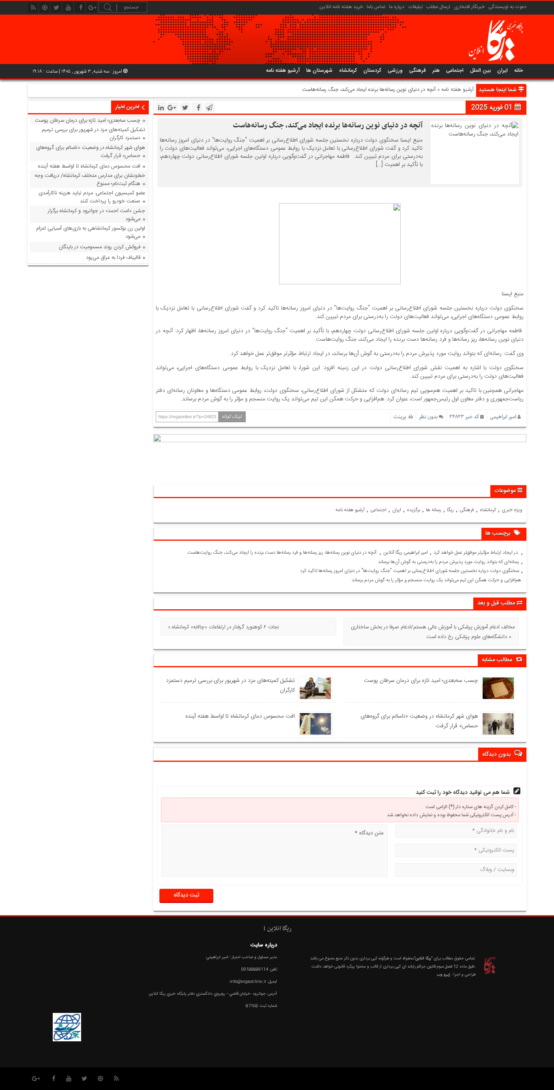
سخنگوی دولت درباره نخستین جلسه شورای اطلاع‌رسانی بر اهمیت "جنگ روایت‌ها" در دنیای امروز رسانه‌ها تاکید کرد (409, 570)
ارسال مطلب (438, 7)
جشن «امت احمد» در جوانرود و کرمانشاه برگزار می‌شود (96, 215)
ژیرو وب (443, 975)
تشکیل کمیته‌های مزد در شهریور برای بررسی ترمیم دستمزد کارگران (230, 685)
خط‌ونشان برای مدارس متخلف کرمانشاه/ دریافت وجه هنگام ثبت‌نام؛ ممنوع (89, 179)
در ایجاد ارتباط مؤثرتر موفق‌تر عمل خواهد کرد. (476, 552)
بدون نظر (428, 416)
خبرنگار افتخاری (469, 7)
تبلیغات (415, 7)
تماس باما (376, 7)
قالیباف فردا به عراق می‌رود (113, 257)
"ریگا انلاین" (423, 958)
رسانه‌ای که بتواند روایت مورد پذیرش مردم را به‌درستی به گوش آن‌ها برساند (448, 561)
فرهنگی (417, 70)
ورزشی (395, 70)
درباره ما (396, 7)
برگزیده (413, 510)
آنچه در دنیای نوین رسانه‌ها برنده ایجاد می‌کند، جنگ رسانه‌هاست (328, 125)
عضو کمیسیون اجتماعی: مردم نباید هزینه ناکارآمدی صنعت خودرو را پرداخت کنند (92, 197)
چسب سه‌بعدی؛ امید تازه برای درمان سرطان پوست (420, 681)
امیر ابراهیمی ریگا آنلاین (405, 552)
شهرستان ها (319, 70)
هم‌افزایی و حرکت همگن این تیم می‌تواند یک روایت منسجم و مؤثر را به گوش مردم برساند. (437, 580)
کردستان (372, 70)
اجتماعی (455, 70)
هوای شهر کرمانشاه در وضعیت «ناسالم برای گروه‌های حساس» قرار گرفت (419, 721)
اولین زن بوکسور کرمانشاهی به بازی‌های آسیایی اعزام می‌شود (90, 232)
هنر (436, 70)
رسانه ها (433, 510)
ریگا (450, 510)
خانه (518, 70)
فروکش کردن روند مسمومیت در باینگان (99, 247)
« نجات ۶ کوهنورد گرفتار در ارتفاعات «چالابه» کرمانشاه (223, 627)
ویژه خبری (512, 510)
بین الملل (480, 70)
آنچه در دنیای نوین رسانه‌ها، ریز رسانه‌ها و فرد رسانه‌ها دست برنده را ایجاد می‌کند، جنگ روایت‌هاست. (282, 552)
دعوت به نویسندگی (507, 7)
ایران (502, 70)
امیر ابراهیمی (503, 416)
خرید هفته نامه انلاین (341, 7)
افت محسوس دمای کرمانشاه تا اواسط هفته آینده (239, 716)
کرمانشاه (348, 70)
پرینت (401, 416)
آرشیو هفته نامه (283, 70)
